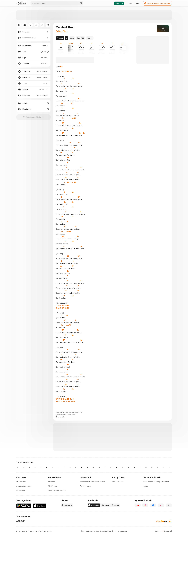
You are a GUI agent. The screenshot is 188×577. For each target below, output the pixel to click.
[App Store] (39, 505)
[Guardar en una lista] (30, 25)
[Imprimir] (24, 25)
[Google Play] (23, 505)
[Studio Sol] (164, 521)
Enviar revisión (60, 417)
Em (61, 66)
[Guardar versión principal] (66, 38)
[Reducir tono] (41, 51)
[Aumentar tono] (47, 51)
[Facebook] (153, 505)
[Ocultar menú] (18, 25)
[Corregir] (42, 25)
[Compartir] (47, 25)
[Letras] (20, 521)
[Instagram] (145, 505)
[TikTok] (161, 505)
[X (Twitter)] (169, 505)
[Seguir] (124, 48)
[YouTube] (138, 505)
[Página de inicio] (21, 3)
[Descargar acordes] (36, 25)
